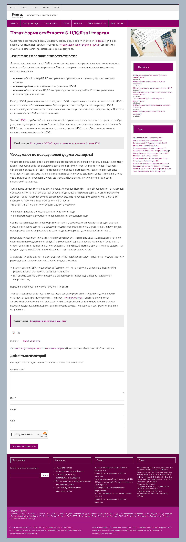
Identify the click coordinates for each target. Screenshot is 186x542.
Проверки (157, 166)
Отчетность (35, 341)
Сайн (61, 514)
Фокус (42, 514)
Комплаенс (93, 514)
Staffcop (34, 516)
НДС (143, 156)
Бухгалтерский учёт (141, 140)
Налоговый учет (155, 158)
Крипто (46, 516)
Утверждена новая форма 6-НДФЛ (79, 44)
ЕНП (140, 145)
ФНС (152, 171)
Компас (77, 514)
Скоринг (104, 514)
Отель (53, 516)
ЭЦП (146, 514)
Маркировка (23, 516)
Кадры (157, 151)
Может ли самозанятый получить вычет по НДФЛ (152, 88)
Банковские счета (140, 138)
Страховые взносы (164, 169)
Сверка (166, 516)
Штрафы (158, 171)
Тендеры (154, 514)
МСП (167, 153)
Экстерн (14, 514)
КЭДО (54, 514)
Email (13, 409)
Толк (48, 514)
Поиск (45, 475)
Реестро (61, 516)
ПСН (157, 161)
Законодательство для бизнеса (70, 471)
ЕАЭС (164, 143)
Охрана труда (148, 161)
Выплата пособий (140, 143)
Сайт (12, 421)
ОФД (162, 514)
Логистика (33, 514)
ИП (165, 148)
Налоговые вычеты (140, 158)
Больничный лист (155, 138)
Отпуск (166, 158)
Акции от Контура (64, 468)
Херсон (133, 516)
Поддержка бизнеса (160, 164)
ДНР (121, 516)
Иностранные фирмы (141, 151)
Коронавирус (152, 153)
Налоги (155, 156)
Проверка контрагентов (142, 166)
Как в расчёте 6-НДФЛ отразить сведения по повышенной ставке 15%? (65, 143)
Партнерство (84, 516)
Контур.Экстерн (139, 153)
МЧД (84, 514)
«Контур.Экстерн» (74, 297)
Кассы (13, 516)
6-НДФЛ (100, 40)
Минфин (136, 156)
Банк (94, 516)
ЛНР (126, 516)
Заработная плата (156, 148)
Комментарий (17, 369)
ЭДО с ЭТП (72, 516)
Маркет (168, 514)
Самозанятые (151, 169)
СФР (142, 169)
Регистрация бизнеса (107, 516)
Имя (13, 398)
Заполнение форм (140, 148)
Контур (32, 519)
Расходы (166, 166)
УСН (135, 171)
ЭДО (164, 171)
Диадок (23, 514)
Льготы (161, 153)
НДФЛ (22, 120)
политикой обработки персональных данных (125, 530)
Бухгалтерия (155, 516)
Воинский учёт (156, 140)
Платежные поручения (142, 164)
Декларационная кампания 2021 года (48, 320)
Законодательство (151, 145)
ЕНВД (135, 145)
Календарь (166, 151)
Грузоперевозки (154, 143)
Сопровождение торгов (132, 514)
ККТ (152, 151)
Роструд (136, 169)
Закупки (68, 514)
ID (40, 516)
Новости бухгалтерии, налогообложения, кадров (39, 348)
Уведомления (143, 171)
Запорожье (143, 516)
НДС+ (117, 514)
